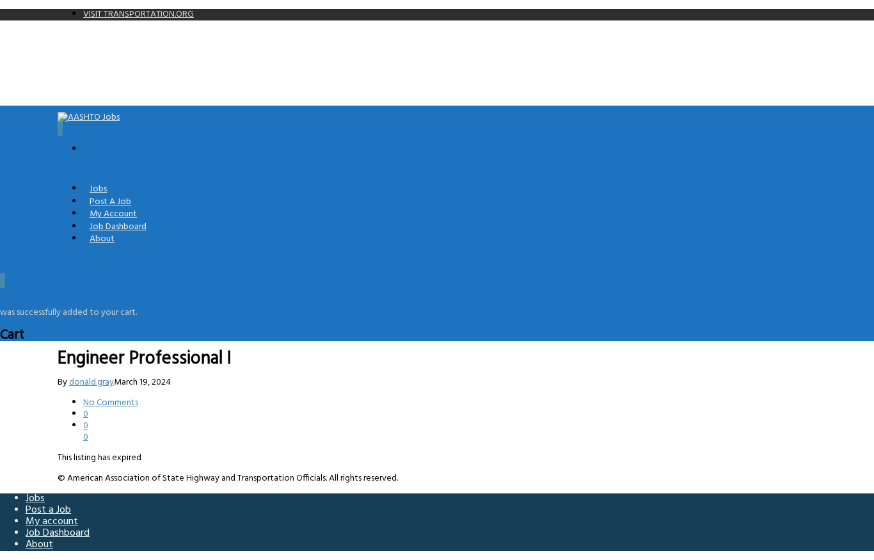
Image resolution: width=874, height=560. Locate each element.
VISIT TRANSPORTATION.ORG (138, 14)
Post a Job (48, 510)
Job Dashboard (58, 533)
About (102, 239)
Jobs (35, 498)
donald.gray (91, 382)
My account (52, 521)
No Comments (110, 403)
